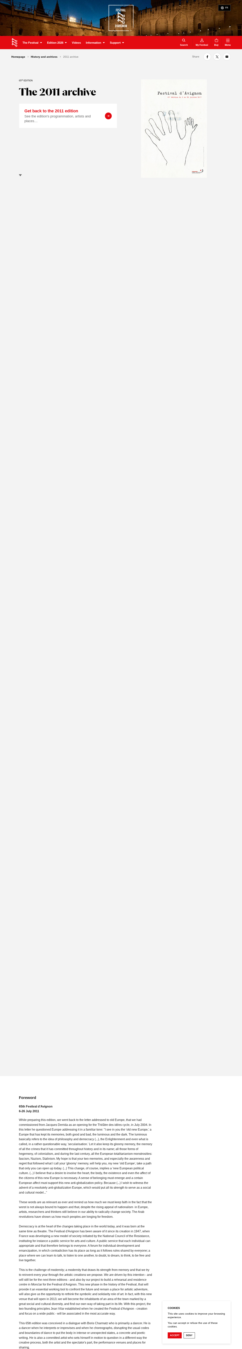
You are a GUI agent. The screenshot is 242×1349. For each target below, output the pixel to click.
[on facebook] (207, 57)
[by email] (227, 57)
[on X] (217, 57)
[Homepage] (14, 42)
